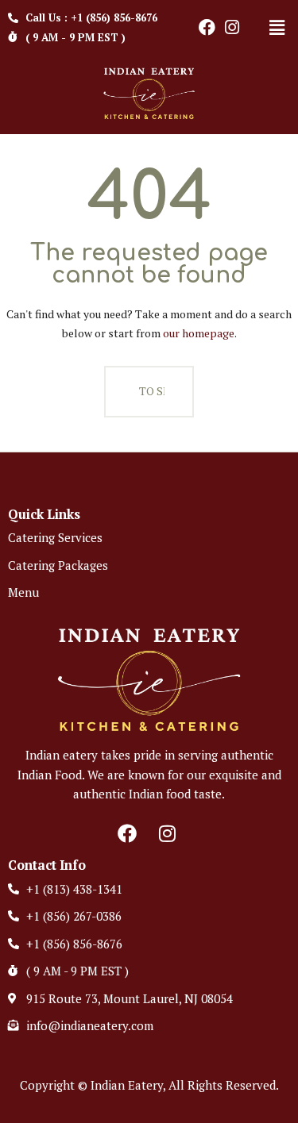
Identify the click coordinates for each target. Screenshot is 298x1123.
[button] (276, 27)
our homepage (198, 332)
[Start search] (116, 391)
